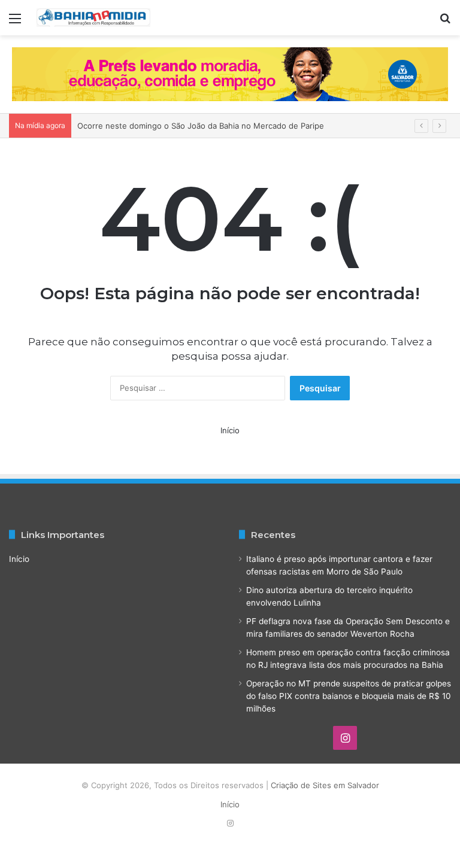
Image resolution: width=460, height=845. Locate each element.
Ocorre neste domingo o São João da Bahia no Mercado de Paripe (200, 125)
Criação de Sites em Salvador (325, 785)
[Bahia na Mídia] (93, 17)
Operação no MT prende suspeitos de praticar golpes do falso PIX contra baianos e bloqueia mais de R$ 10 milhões (348, 696)
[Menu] (15, 22)
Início (230, 430)
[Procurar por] (445, 22)
